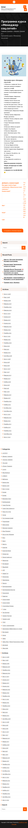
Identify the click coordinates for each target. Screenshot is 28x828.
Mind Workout (6, 472)
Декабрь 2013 (7, 424)
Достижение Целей (7, 518)
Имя (3, 205)
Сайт (3, 219)
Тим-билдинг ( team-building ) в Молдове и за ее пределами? (14, 278)
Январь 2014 (7, 421)
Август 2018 (7, 359)
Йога (3, 537)
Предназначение (6, 586)
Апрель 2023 (7, 317)
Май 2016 (6, 388)
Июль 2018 (7, 362)
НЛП (3, 570)
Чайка (4, 638)
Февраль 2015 (7, 395)
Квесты (4, 544)
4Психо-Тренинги (7, 466)
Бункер (4, 492)
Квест (4, 541)
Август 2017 (7, 369)
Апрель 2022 (7, 323)
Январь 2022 (7, 330)
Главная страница (6, 31)
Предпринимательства (8, 589)
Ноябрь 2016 (7, 382)
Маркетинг (5, 560)
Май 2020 (6, 349)
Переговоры (5, 580)
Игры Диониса (6, 531)
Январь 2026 (7, 300)
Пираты (4, 583)
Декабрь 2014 (7, 401)
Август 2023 (7, 313)
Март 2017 (7, 372)
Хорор (4, 635)
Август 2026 (7, 294)
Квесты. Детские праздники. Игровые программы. (13, 260)
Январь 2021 (7, 339)
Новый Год (5, 573)
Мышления (5, 567)
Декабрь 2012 (7, 430)
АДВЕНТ (4, 476)
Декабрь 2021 (7, 333)
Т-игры (4, 609)
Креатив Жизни (6, 550)
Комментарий (6, 191)
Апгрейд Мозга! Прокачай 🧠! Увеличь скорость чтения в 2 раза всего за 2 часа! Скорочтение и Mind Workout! (14, 272)
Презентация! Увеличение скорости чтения (12, 265)
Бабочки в (5, 479)
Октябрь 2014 (7, 408)
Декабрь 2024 (8, 307)
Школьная (5, 645)
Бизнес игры (5, 482)
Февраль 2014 (7, 417)
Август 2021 (7, 336)
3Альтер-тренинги (7, 459)
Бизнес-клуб (5, 485)
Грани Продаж (6, 505)
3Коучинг (4, 463)
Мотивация (5, 563)
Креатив (4, 547)
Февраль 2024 (8, 310)
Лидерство (5, 554)
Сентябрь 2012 (8, 434)
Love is (4, 469)
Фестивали (5, 632)
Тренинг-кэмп (6, 619)
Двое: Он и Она (6, 511)
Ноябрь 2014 (7, 404)
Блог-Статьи (5, 489)
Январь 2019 (7, 352)
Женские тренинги (7, 528)
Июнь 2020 (7, 346)
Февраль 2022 (7, 326)
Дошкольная (5, 521)
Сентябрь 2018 (8, 356)
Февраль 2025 (7, 304)
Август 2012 (7, 437)
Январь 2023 (7, 320)
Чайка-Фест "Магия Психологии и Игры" (13, 641)
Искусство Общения (8, 534)
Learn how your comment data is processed (24, 209)
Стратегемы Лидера (7, 606)
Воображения (6, 502)
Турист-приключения (8, 625)
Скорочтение (6, 599)
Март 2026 (7, 297)
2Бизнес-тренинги (7, 456)
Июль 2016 (7, 385)
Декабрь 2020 (8, 343)
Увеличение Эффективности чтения (12, 628)
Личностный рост (7, 557)
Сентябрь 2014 (8, 411)
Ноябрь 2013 (7, 427)
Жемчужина (5, 524)
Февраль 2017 (7, 375)
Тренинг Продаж (7, 615)
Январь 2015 (7, 398)
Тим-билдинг (5, 612)
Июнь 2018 (7, 365)
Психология (5, 593)
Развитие (4, 596)
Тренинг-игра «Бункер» (12, 282)
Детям (4, 515)
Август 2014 (7, 414)
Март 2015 (7, 391)
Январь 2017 (7, 378)
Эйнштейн (5, 648)
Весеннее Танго (6, 498)
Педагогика (5, 576)
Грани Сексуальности (8, 508)
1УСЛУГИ (4, 453)
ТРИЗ (3, 622)
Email (4, 212)
